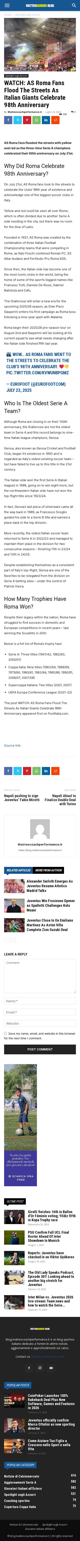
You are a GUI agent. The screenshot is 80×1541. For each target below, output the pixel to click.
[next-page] (13, 940)
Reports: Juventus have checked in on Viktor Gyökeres (51, 1255)
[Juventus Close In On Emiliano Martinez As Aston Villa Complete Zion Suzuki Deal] (14, 925)
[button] (74, 5)
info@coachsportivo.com (48, 1356)
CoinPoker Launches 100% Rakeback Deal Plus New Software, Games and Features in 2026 (51, 1401)
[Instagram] (40, 1368)
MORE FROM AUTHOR (48, 870)
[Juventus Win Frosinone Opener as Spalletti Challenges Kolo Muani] (14, 906)
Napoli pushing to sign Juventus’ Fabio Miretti (22, 798)
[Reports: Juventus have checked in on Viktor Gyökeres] (14, 1258)
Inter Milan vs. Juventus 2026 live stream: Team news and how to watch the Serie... (50, 1301)
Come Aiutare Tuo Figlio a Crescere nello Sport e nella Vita (49, 1445)
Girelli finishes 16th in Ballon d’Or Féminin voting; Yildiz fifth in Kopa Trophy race (52, 1216)
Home (7, 14)
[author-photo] (40, 838)
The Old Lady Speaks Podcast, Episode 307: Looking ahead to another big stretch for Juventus (51, 1278)
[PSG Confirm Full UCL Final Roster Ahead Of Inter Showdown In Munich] (14, 1237)
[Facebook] (8, 120)
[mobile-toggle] (7, 5)
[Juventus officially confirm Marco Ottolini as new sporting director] (14, 1425)
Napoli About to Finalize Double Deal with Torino (60, 800)
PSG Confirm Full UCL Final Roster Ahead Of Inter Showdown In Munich (48, 1236)
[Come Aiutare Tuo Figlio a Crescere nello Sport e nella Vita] (14, 1446)
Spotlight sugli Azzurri (27, 14)
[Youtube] (51, 1368)
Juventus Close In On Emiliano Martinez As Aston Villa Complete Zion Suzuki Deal (50, 925)
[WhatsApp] (36, 120)
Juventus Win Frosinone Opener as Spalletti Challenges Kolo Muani (51, 905)
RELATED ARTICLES (18, 870)
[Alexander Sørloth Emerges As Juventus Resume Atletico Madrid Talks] (14, 886)
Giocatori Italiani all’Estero (40, 1529)
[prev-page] (6, 940)
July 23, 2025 (19, 390)
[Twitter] (18, 120)
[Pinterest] (27, 120)
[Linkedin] (46, 120)
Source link (12, 745)
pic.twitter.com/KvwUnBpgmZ (37, 372)
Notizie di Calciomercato (24, 1524)
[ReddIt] (55, 120)
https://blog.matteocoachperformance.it (40, 850)
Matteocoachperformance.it (25, 111)
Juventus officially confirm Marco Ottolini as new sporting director (51, 1424)
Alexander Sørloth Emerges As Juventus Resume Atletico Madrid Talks (50, 886)
